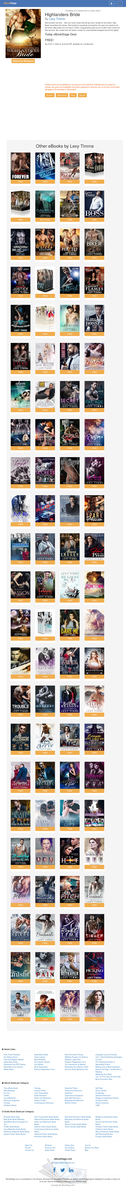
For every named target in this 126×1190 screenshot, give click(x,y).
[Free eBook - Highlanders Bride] (23, 33)
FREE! (49, 40)
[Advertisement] (83, 63)
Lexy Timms (57, 18)
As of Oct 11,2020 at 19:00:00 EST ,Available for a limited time (69, 44)
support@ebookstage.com (64, 1162)
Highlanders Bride (62, 14)
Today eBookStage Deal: (61, 34)
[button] (50, 95)
